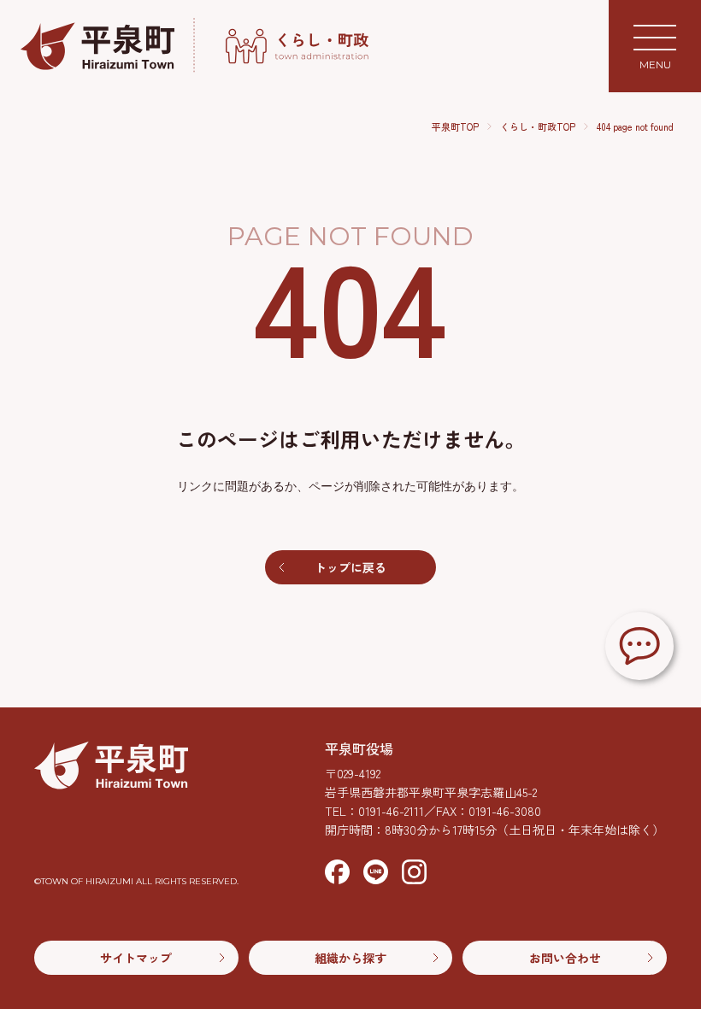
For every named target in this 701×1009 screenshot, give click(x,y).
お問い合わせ (565, 957)
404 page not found (635, 126)
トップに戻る (350, 567)
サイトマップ (136, 957)
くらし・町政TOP (537, 126)
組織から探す (350, 957)
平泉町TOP (455, 126)
